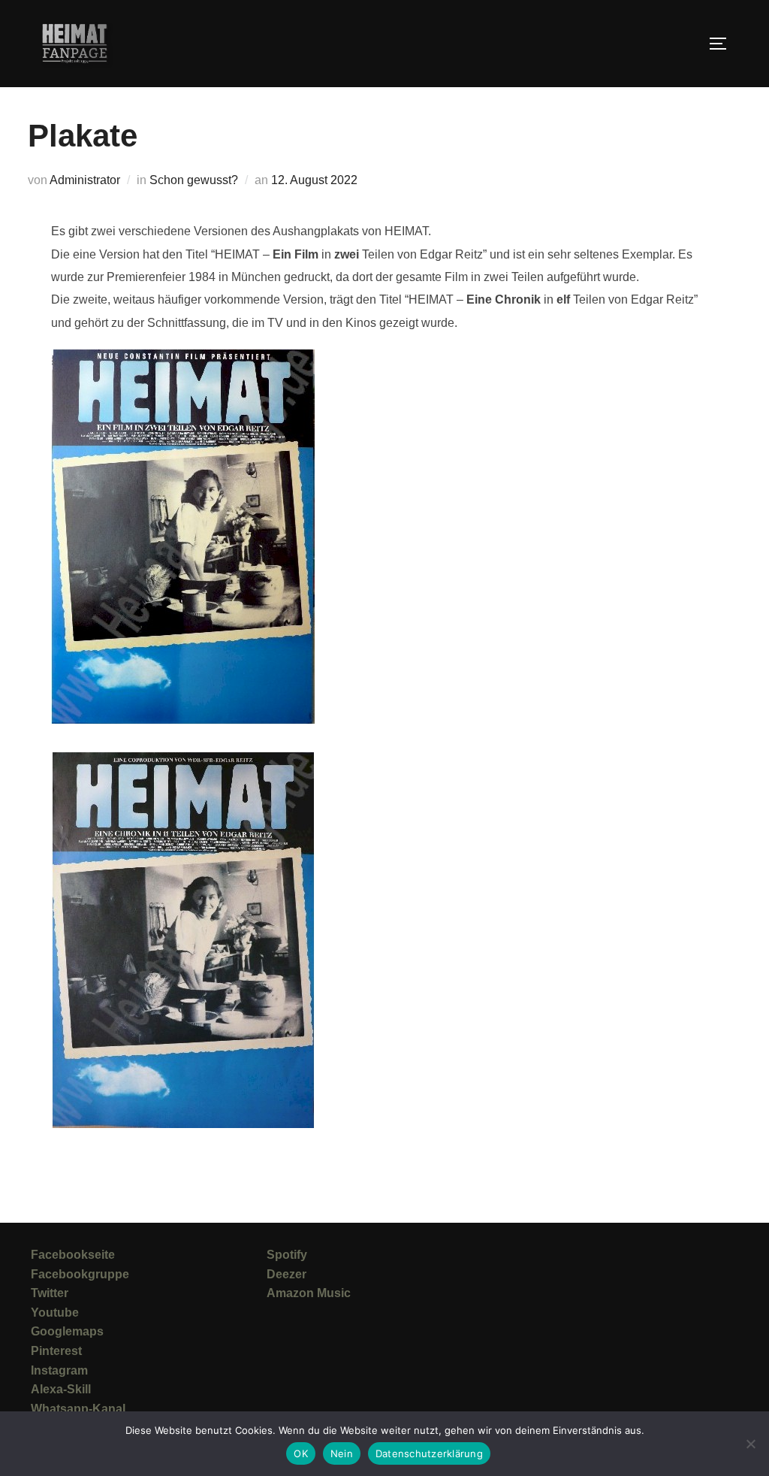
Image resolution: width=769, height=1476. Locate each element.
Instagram (59, 1370)
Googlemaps (67, 1331)
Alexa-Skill (61, 1389)
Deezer (286, 1274)
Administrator (85, 180)
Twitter (49, 1293)
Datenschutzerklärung (429, 1453)
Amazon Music (309, 1293)
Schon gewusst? (193, 180)
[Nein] (750, 1443)
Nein (341, 1453)
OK (301, 1453)
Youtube (55, 1312)
